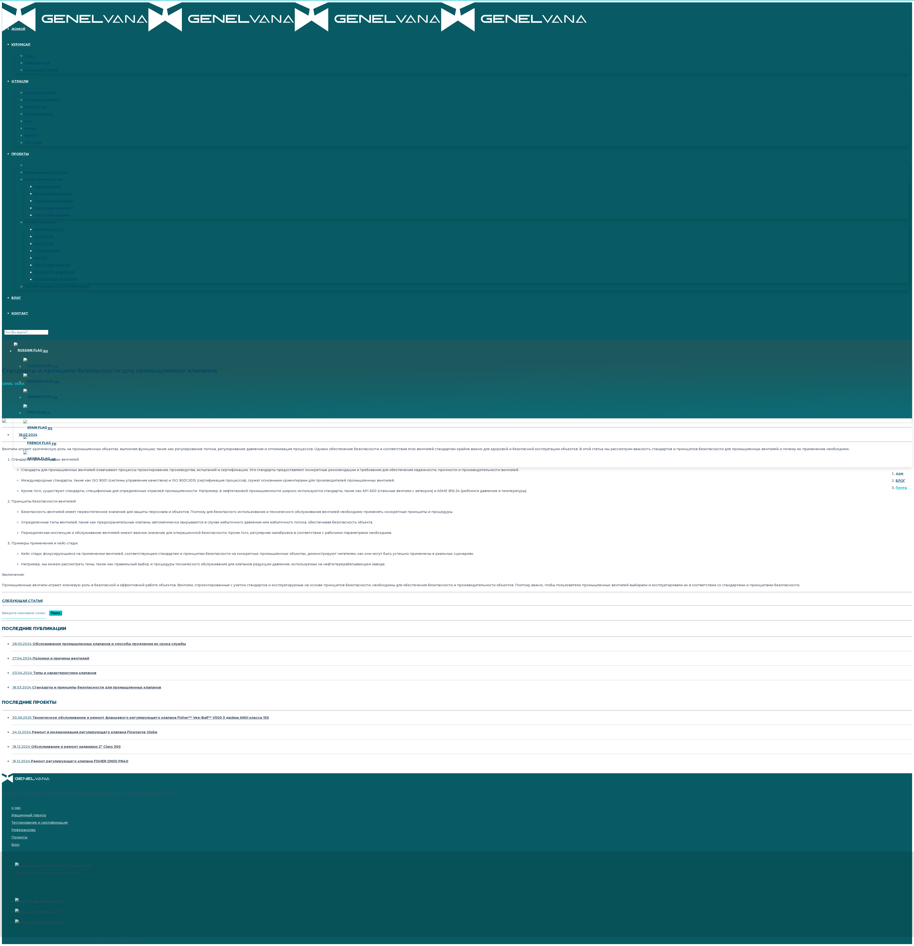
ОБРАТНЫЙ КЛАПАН (52, 265)
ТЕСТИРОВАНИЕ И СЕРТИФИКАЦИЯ (57, 286)
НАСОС (40, 258)
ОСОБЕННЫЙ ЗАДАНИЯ (55, 279)
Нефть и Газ (35, 107)
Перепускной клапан (53, 201)
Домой (18, 29)
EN (56, 382)
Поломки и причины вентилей (50, 658)
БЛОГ (16, 298)
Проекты (20, 154)
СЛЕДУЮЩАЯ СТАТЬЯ (22, 601)
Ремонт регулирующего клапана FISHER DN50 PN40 (70, 761)
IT (48, 413)
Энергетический (40, 92)
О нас (30, 56)
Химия (30, 128)
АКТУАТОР (44, 236)
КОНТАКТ (19, 313)
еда (28, 121)
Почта (901, 488)
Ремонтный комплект (54, 208)
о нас (16, 808)
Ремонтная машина (52, 215)
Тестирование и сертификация (39, 822)
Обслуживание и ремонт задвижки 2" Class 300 (66, 746)
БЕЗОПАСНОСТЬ (49, 229)
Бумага (31, 135)
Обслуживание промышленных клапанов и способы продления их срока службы (99, 644)
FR (53, 444)
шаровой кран (47, 186)
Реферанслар (37, 63)
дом (899, 473)
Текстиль (33, 142)
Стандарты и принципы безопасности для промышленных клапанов (86, 687)
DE (55, 397)
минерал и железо (42, 100)
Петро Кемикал (39, 114)
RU (45, 351)
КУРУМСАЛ (20, 44)
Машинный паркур (42, 70)
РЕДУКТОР (44, 243)
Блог (15, 845)
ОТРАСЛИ (19, 81)
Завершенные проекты (46, 172)
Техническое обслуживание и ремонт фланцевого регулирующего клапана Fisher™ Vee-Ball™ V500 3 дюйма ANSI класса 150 (140, 717)
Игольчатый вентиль (53, 194)
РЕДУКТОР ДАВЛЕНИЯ (54, 272)
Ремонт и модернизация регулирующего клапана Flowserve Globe (84, 732)
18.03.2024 (28, 435)
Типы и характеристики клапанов (54, 673)
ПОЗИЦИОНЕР (47, 251)
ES (49, 428)
